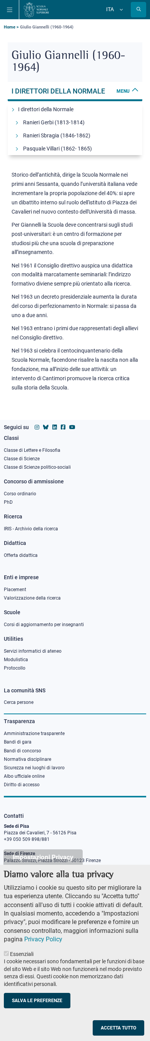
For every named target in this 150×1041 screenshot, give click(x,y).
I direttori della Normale (71, 91)
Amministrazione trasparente (34, 733)
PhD (8, 502)
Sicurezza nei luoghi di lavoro (34, 767)
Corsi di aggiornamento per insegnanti (44, 624)
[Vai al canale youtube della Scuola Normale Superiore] (72, 427)
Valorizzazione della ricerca (32, 598)
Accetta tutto (118, 1028)
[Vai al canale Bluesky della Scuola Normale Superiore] (45, 427)
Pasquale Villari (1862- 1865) (57, 148)
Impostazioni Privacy (43, 856)
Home (9, 27)
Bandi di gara (18, 742)
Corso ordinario (20, 493)
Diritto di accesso (22, 784)
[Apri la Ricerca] (138, 9)
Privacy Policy (43, 939)
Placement (15, 589)
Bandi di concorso (22, 751)
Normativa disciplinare (27, 759)
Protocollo (14, 668)
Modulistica (16, 659)
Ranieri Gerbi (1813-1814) (54, 122)
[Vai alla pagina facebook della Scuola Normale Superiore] (63, 427)
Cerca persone (18, 702)
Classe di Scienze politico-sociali (37, 467)
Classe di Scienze (22, 458)
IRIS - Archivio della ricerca (31, 528)
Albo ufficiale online (24, 776)
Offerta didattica (21, 555)
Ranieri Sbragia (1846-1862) (56, 135)
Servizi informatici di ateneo (33, 651)
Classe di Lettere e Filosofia (32, 450)
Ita (110, 9)
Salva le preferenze (37, 1000)
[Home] (36, 9)
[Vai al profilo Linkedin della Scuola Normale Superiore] (54, 427)
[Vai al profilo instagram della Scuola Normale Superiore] (37, 427)
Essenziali (21, 954)
